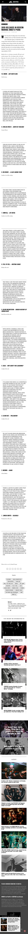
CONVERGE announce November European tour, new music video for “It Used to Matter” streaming (13, 688)
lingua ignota (7, 588)
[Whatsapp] (15, 569)
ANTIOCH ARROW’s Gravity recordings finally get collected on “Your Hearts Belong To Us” (14, 711)
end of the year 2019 (8, 583)
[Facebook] (7, 569)
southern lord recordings (12, 592)
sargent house (18, 590)
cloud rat (18, 581)
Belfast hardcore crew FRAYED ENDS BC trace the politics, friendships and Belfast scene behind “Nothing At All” (13, 928)
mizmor (22, 588)
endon (16, 583)
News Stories (4, 24)
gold (21, 585)
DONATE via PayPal (6, 896)
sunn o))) (14, 594)
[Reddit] (18, 569)
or (11, 896)
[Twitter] (13, 569)
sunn (21, 592)
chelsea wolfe (11, 581)
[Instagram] (8, 610)
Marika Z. (10, 602)
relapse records (9, 590)
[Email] (21, 569)
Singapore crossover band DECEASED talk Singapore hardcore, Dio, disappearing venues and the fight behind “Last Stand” (13, 804)
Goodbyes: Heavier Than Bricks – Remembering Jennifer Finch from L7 (12, 664)
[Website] (10, 610)
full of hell (15, 585)
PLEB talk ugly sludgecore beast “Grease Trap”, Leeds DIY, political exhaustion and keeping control (13, 641)
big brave (9, 579)
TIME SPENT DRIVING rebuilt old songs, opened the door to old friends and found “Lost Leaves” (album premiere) (13, 851)
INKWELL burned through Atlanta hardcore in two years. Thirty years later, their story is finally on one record (13, 875)
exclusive (8, 585)
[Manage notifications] (25, 931)
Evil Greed (22, 583)
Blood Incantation (17, 579)
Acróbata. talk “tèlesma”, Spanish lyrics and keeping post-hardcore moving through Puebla (13, 920)
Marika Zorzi (15, 588)
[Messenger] (10, 569)
